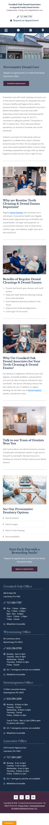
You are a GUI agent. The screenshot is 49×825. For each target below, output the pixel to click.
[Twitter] (27, 797)
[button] (6, 30)
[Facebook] (16, 797)
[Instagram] (22, 797)
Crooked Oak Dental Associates (25, 4)
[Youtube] (33, 797)
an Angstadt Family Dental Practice (24, 7)
